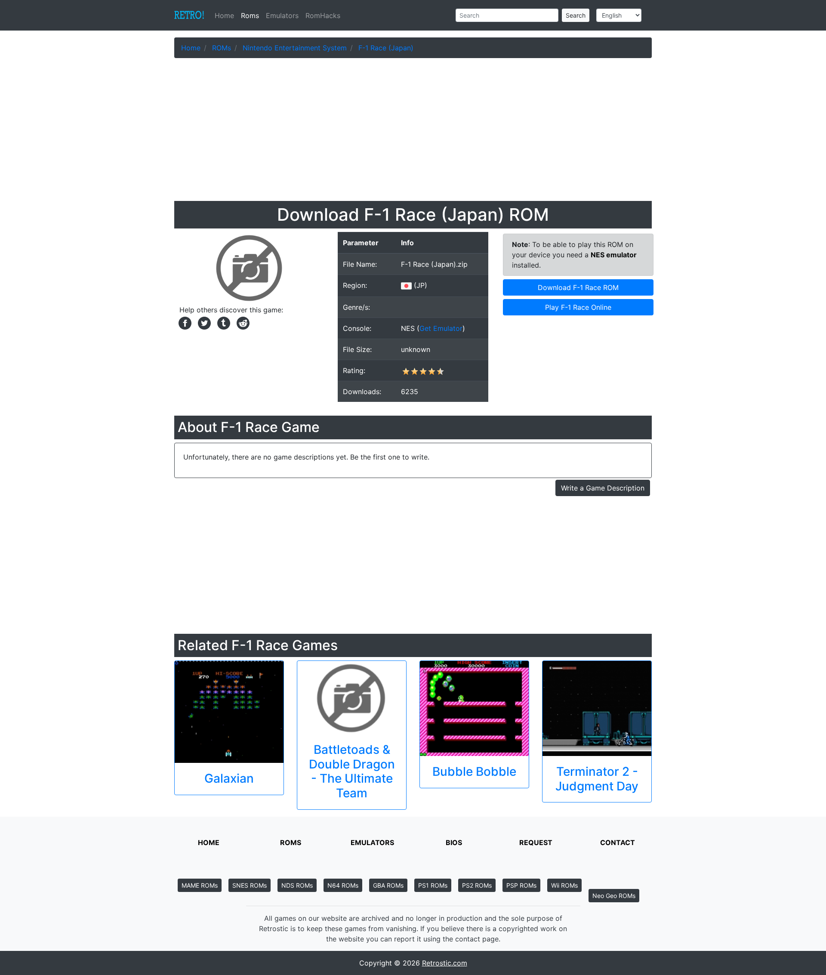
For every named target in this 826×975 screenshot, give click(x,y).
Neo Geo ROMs (613, 895)
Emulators (282, 15)
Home (226, 15)
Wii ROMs (564, 885)
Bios (454, 842)
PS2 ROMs (477, 885)
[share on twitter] (203, 322)
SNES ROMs (249, 885)
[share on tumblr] (222, 322)
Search (576, 15)
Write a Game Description (602, 488)
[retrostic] (189, 15)
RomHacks (322, 15)
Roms (250, 15)
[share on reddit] (241, 322)
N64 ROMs (342, 885)
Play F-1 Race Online (578, 307)
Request (535, 842)
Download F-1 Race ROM (578, 287)
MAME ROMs (200, 885)
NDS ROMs (297, 885)
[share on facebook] (184, 322)
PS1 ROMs (432, 885)
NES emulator (614, 254)
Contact (617, 842)
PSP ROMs (521, 885)
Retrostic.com (444, 963)
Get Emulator (440, 328)
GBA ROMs (388, 885)
